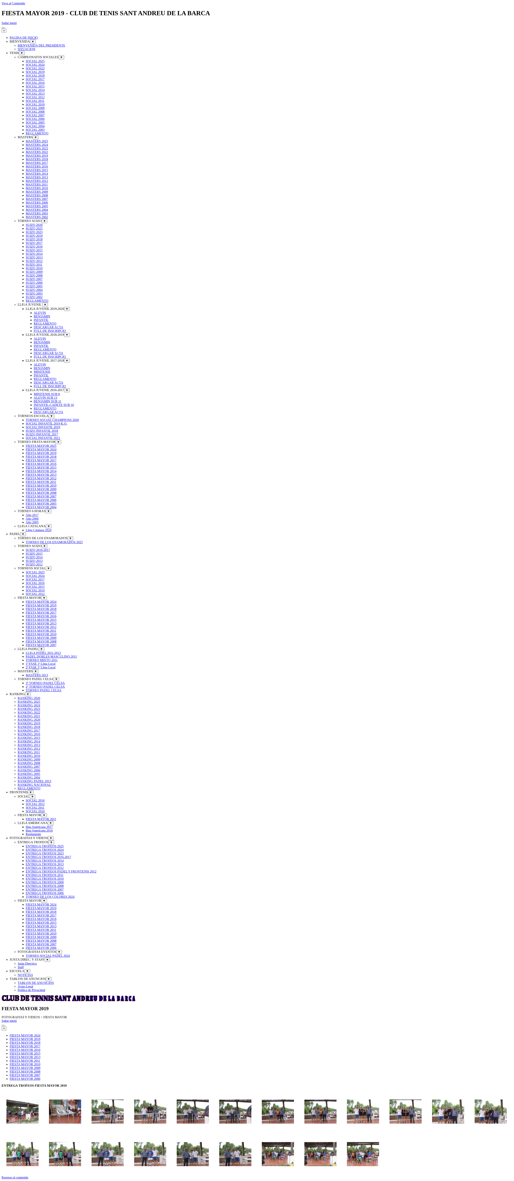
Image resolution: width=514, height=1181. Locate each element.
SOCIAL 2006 (35, 119)
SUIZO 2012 (34, 261)
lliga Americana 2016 (39, 830)
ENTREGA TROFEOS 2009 (45, 882)
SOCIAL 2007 (35, 115)
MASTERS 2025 (37, 141)
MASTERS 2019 (37, 155)
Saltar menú (9, 23)
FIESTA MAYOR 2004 (41, 507)
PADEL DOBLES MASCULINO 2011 (51, 656)
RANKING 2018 (29, 727)
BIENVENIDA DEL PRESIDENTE (41, 45)
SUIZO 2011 (34, 264)
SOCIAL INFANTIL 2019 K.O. (46, 423)
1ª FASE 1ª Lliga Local (40, 663)
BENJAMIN (42, 316)
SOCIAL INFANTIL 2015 (43, 438)
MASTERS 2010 (37, 188)
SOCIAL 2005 (35, 122)
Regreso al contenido (15, 1177)
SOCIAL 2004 (35, 126)
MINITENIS (42, 371)
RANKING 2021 (29, 716)
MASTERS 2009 (37, 191)
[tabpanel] (257, 1085)
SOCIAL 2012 (35, 97)
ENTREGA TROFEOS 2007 (45, 889)
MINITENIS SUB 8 (47, 394)
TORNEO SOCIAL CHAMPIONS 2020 (52, 420)
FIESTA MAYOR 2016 (41, 464)
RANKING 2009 (29, 759)
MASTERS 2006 (37, 202)
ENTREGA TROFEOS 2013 (45, 864)
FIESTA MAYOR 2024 (41, 449)
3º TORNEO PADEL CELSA (45, 683)
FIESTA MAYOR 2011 (41, 482)
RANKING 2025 (29, 701)
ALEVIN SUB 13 (45, 397)
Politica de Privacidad (31, 990)
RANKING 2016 (29, 734)
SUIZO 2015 (34, 250)
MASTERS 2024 (37, 144)
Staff (21, 967)
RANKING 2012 (29, 748)
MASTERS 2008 (37, 195)
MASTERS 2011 (37, 184)
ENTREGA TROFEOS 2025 (45, 846)
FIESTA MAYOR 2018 (41, 456)
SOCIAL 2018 (35, 75)
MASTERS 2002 (37, 217)
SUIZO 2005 (34, 286)
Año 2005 (32, 522)
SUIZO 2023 (34, 232)
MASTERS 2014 (37, 173)
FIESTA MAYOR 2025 (41, 446)
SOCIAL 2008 (35, 111)
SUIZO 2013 (34, 257)
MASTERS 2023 (37, 148)
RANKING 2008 (29, 763)
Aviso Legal (25, 986)
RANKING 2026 (29, 698)
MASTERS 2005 (37, 206)
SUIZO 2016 (34, 246)
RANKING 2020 (29, 719)
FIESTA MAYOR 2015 (41, 467)
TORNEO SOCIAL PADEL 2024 (48, 955)
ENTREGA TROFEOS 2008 (45, 886)
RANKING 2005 (29, 774)
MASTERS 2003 (37, 213)
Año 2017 (32, 515)
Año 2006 (32, 518)
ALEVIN (40, 312)
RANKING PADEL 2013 (34, 781)
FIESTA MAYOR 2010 (41, 485)
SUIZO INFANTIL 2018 (42, 430)
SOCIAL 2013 (35, 93)
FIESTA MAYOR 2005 (41, 503)
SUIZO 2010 (34, 268)
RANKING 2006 (29, 770)
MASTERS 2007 (37, 199)
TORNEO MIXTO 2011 (42, 660)
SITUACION (26, 49)
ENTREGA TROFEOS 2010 (45, 878)
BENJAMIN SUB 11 (47, 401)
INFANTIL (41, 320)
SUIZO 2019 (34, 235)
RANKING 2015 (29, 738)
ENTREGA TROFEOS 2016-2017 (48, 857)
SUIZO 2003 (34, 293)
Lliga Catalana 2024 (38, 530)
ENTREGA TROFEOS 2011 (44, 875)
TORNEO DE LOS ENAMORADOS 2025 (54, 542)
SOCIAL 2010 (35, 104)
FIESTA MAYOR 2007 (41, 496)
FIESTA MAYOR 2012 (41, 478)
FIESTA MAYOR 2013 (41, 474)
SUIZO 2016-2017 (38, 550)
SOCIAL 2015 (35, 86)
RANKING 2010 (29, 756)
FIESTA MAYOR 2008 (41, 492)
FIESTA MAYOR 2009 (41, 489)
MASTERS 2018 (37, 159)
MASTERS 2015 (37, 170)
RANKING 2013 (29, 745)
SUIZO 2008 (34, 275)
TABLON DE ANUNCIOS (36, 983)
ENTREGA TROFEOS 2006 (45, 893)
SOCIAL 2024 (35, 64)
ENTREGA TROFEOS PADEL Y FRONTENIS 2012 (61, 871)
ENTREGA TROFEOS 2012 (45, 868)
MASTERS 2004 (37, 210)
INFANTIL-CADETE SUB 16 (54, 405)
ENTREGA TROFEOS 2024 (45, 849)
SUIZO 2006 (34, 282)
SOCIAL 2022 (35, 68)
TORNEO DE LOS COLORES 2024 (50, 896)
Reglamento (33, 834)
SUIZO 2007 (34, 279)
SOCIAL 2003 (35, 129)
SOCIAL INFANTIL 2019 (43, 427)
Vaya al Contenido (13, 3)
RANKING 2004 (29, 777)
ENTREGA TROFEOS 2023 (45, 853)
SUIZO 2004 (34, 290)
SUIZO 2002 (34, 297)
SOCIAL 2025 (35, 61)
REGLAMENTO (37, 133)
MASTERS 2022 (37, 152)
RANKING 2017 (29, 730)
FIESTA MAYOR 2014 (41, 471)
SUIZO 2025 (34, 228)
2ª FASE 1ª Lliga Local (40, 667)
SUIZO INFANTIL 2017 (42, 434)
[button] (22, 1131)
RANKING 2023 (29, 709)
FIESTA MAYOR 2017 (41, 460)
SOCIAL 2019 (35, 72)
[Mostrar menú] (3, 27)
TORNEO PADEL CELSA (43, 690)
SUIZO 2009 (34, 272)
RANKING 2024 (29, 705)
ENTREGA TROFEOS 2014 (45, 860)
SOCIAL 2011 (35, 101)
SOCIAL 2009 (35, 108)
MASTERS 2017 (37, 163)
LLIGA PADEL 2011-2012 (43, 653)
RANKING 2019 (29, 723)
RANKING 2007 (29, 766)
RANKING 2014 (29, 741)
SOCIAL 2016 (35, 82)
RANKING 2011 (29, 752)
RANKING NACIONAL (34, 784)
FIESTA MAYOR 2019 (41, 453)
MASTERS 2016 (37, 166)
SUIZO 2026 (34, 225)
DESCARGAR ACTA (48, 327)
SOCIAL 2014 (35, 90)
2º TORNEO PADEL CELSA (45, 686)
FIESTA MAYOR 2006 (41, 500)
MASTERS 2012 (37, 181)
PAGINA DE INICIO (24, 37)
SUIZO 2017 (34, 243)
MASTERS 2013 (37, 177)
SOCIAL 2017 (35, 79)
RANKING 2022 (29, 712)
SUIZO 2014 (34, 253)
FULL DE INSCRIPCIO (50, 331)
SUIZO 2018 (34, 239)
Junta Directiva (27, 963)
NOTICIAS (25, 975)
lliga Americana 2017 (39, 827)
